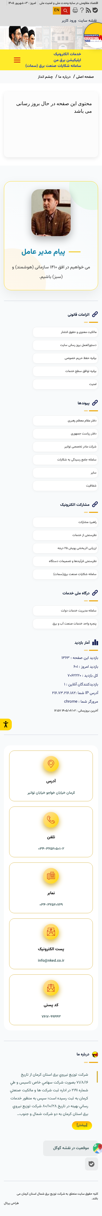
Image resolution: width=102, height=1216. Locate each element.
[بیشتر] (82, 1125)
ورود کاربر (69, 21)
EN (56, 10)
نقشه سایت (87, 21)
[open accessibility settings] (6, 724)
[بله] (91, 1164)
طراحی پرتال (11, 1203)
